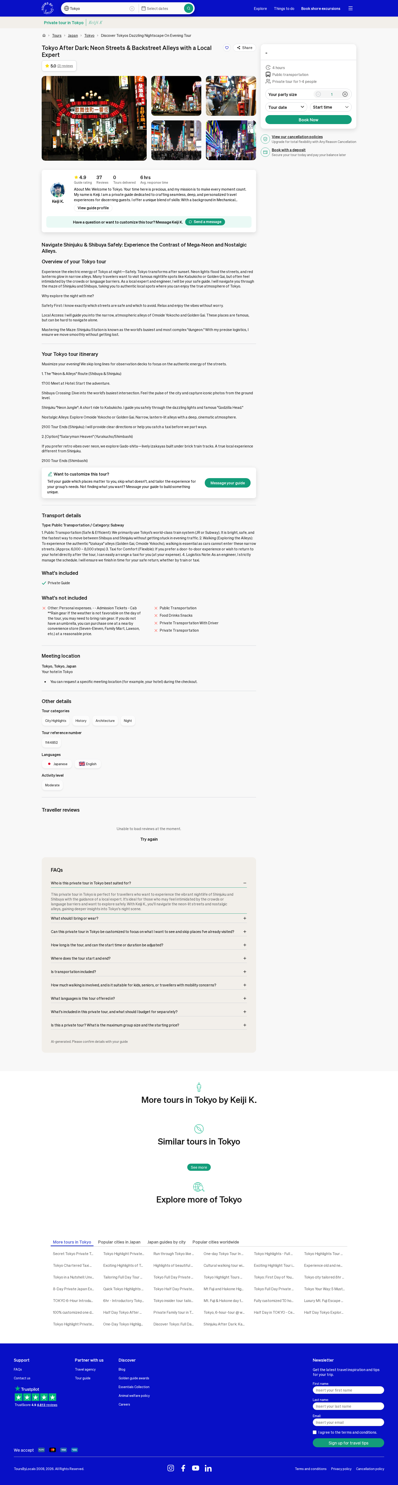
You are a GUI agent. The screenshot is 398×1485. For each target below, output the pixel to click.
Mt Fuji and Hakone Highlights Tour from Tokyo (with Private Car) (225, 1288)
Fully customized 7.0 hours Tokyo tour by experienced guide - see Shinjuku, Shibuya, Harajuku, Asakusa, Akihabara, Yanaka (275, 1300)
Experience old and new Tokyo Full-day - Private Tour (325, 1265)
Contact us (22, 1378)
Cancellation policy (370, 1469)
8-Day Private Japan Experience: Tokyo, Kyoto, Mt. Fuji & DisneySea (74, 1288)
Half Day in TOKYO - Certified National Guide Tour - (275, 1312)
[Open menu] (350, 8)
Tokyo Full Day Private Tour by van (175, 1277)
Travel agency (85, 1369)
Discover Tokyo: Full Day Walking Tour (175, 1324)
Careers (124, 1404)
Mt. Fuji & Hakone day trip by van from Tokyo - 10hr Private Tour (225, 1300)
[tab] (72, 1241)
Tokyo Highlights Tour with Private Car (325, 1253)
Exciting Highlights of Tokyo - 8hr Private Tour (124, 1265)
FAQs (18, 1369)
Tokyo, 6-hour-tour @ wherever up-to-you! (225, 1312)
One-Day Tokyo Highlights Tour (124, 1324)
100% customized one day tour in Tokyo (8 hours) (74, 1312)
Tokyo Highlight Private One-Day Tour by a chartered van (124, 1253)
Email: (317, 1416)
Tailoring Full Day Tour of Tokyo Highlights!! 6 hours (124, 1277)
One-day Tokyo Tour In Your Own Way (225, 1253)
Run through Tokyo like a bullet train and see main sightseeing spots (175, 1253)
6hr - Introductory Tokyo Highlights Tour (124, 1300)
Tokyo (89, 35)
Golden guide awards (134, 1378)
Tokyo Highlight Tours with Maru (225, 1277)
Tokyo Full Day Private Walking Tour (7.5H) (275, 1288)
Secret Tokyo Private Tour (74, 1253)
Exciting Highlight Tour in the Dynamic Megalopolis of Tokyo (275, 1265)
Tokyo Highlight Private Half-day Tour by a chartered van (74, 1324)
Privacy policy (341, 1469)
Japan (73, 35)
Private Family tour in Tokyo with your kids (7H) (175, 1312)
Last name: (321, 1400)
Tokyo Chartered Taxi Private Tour (74, 1265)
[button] (94, 118)
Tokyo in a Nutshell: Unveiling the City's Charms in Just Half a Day (74, 1277)
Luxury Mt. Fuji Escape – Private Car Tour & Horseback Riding (325, 1300)
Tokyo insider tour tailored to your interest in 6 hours (175, 1300)
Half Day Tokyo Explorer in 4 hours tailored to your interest (325, 1312)
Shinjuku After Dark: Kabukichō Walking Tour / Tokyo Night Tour (225, 1324)
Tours (56, 35)
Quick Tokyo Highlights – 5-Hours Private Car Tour (124, 1288)
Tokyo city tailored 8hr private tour (325, 1277)
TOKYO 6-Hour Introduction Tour (74, 1300)
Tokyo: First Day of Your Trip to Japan (275, 1277)
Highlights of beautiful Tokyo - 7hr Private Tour (175, 1265)
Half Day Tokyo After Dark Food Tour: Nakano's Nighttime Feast (124, 1312)
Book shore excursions (320, 8)
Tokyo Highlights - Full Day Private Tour (275, 1253)
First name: (321, 1383)
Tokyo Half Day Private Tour (175, 1288)
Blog (122, 1369)
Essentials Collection (134, 1387)
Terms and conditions (311, 1469)
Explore (260, 8)
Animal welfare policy (134, 1395)
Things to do (284, 8)
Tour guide (83, 1378)
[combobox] (331, 107)
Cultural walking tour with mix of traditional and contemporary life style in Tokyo (225, 1265)
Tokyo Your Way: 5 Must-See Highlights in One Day (325, 1288)
